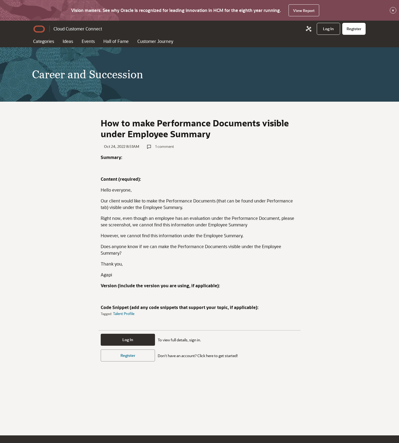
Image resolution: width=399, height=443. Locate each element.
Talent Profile (123, 313)
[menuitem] (328, 29)
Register (128, 355)
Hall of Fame (116, 41)
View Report (304, 10)
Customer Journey (155, 41)
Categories (43, 41)
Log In (127, 339)
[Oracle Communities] (308, 29)
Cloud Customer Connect (77, 29)
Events (88, 41)
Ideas (68, 41)
